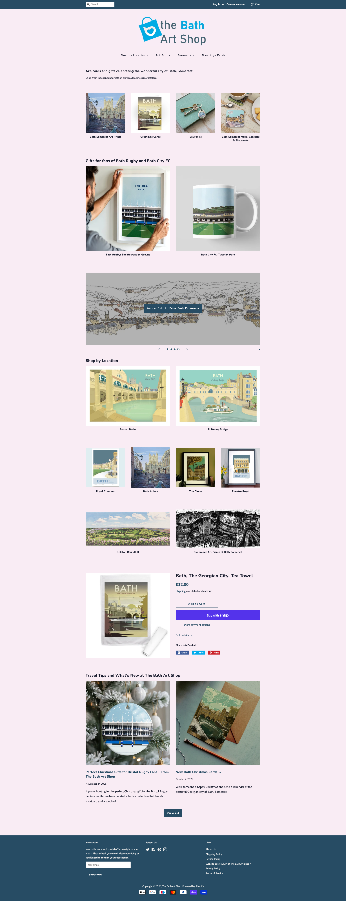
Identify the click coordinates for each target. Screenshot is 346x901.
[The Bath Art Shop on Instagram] (165, 850)
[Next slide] (187, 349)
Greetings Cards (213, 55)
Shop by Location (133, 55)
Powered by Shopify (193, 886)
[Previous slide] (159, 349)
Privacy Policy (213, 868)
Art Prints (163, 55)
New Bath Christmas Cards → (198, 772)
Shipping (181, 591)
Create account (236, 4)
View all (173, 813)
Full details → (184, 635)
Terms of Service (214, 873)
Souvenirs (185, 55)
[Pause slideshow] (259, 349)
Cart (257, 4)
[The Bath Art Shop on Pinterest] (159, 850)
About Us (211, 849)
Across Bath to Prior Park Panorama (173, 308)
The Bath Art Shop (171, 886)
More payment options (197, 624)
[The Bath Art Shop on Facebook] (153, 850)
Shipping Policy (214, 854)
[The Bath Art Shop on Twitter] (148, 850)
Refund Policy (213, 858)
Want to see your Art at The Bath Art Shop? (228, 863)
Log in (216, 4)
